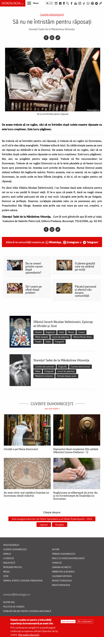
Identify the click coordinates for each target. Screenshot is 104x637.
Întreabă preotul (12, 567)
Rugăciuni (50, 332)
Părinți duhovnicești (63, 554)
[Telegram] (96, 3)
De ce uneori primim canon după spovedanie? (34, 268)
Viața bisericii (11, 545)
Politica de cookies (13, 606)
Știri (5, 576)
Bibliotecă (9, 563)
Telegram (92, 242)
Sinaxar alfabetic (61, 567)
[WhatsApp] (88, 3)
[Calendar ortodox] (56, 3)
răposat (44, 524)
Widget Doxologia (62, 580)
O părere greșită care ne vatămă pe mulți (85, 266)
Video (48, 341)
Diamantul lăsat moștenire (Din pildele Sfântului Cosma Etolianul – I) (75, 451)
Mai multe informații (28, 634)
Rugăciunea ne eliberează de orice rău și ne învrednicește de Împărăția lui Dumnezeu (75, 495)
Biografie (62, 366)
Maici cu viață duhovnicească (68, 558)
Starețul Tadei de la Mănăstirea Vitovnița (52, 29)
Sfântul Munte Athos (82, 336)
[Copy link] (57, 37)
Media (6, 571)
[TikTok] (84, 3)
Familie (7, 554)
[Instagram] (80, 3)
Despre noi (9, 602)
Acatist (38, 332)
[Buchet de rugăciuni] (64, 3)
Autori (55, 549)
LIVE (50, 3)
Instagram (73, 242)
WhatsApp (55, 242)
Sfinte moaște (41, 336)
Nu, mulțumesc (85, 621)
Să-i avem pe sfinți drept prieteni (33, 289)
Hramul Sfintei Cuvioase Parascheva (22, 580)
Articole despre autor (66, 375)
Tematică (57, 563)
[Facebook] (71, 3)
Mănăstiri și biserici (44, 375)
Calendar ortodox (62, 576)
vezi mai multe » (52, 408)
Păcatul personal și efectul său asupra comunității (85, 291)
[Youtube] (75, 3)
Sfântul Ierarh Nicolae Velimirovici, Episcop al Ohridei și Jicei (63, 324)
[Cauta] (67, 3)
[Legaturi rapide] (100, 3)
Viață (61, 332)
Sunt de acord (68, 621)
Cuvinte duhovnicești (52, 14)
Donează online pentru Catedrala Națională (27, 611)
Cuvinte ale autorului (44, 366)
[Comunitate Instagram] (92, 3)
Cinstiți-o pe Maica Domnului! (21, 449)
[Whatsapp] (52, 37)
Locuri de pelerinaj (60, 336)
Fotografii (59, 341)
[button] (33, 3)
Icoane (81, 332)
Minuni (71, 332)
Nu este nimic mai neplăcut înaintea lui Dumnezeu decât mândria (26, 494)
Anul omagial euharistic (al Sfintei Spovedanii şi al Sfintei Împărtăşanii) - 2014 (52, 519)
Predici (38, 341)
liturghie (59, 524)
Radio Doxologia (61, 585)
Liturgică (8, 558)
